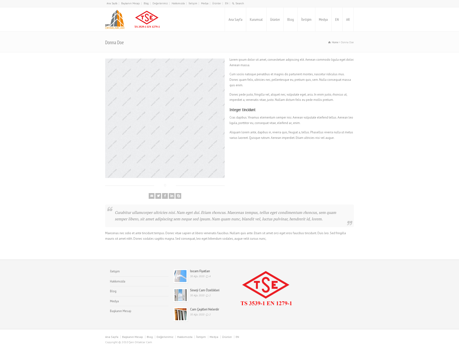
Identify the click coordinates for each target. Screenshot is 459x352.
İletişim (193, 3)
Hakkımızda (178, 3)
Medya (204, 3)
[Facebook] (165, 196)
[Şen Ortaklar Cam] (133, 19)
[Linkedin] (172, 196)
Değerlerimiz (160, 3)
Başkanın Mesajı (130, 3)
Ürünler (216, 3)
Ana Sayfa (112, 3)
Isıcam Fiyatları (200, 271)
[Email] (151, 196)
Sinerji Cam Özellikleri (204, 290)
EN (226, 3)
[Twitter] (158, 196)
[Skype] (178, 196)
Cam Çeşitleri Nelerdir (204, 309)
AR (348, 19)
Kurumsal (256, 19)
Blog (146, 3)
